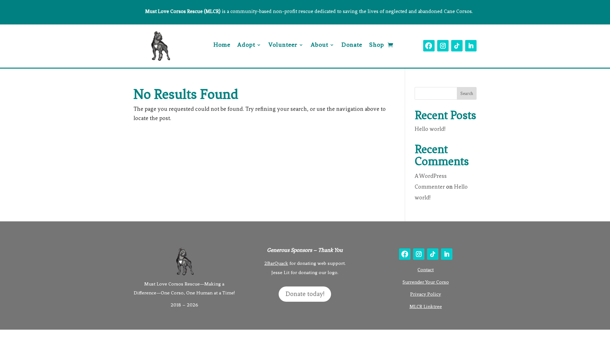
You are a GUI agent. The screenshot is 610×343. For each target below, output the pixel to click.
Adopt (246, 45)
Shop (376, 45)
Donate (352, 45)
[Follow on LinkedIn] (471, 45)
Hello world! (430, 128)
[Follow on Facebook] (429, 45)
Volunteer (282, 45)
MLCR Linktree (426, 306)
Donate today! (304, 294)
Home (222, 45)
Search (466, 93)
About (319, 45)
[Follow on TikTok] (457, 45)
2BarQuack (276, 263)
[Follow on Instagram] (443, 45)
